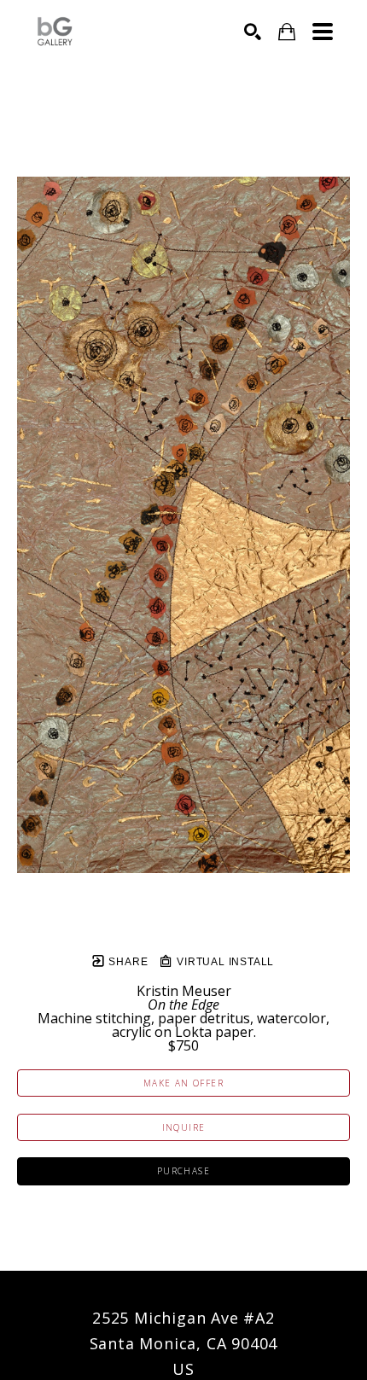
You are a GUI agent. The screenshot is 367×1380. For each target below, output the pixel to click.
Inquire (184, 1127)
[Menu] (322, 31)
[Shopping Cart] (286, 32)
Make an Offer (183, 1083)
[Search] (252, 31)
